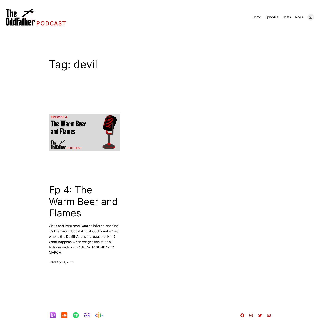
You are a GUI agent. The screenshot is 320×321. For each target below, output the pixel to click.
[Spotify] (77, 315)
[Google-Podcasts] (100, 315)
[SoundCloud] (66, 315)
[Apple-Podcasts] (54, 315)
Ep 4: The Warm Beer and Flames (83, 201)
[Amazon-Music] (89, 315)
